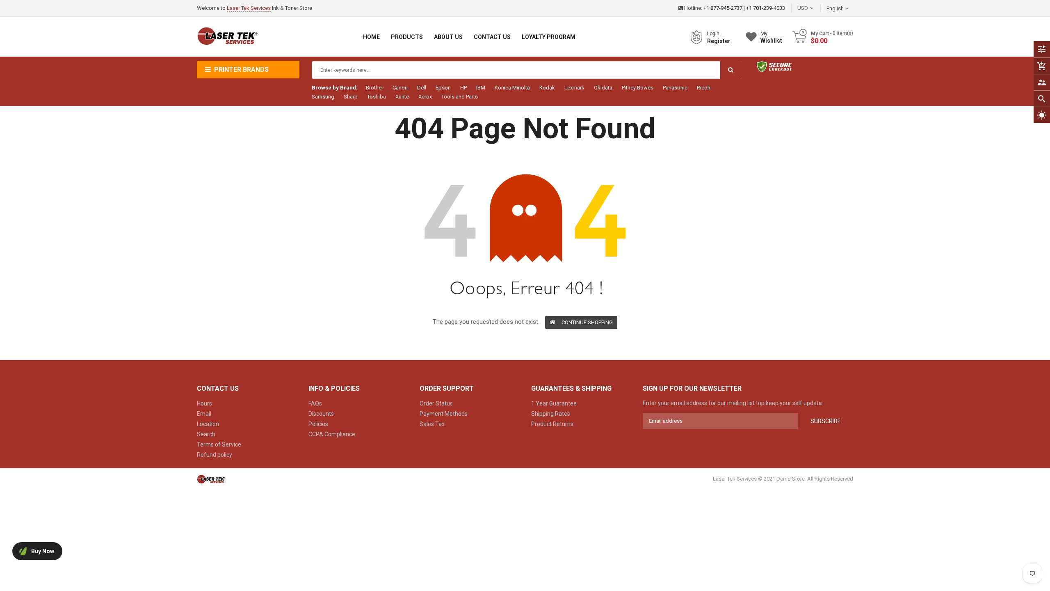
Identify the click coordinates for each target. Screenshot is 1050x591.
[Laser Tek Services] (211, 479)
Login (713, 34)
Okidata (603, 88)
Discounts (321, 413)
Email (204, 413)
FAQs (315, 403)
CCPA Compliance (331, 434)
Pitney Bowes (637, 88)
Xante (402, 97)
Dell (421, 88)
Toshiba (376, 97)
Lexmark (574, 88)
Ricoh (703, 88)
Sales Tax (432, 424)
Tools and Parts (459, 97)
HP (463, 88)
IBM (480, 88)
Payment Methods (444, 413)
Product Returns (552, 424)
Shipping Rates (550, 413)
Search (206, 434)
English (835, 8)
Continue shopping (587, 322)
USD (815, 8)
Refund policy (214, 454)
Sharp (351, 97)
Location (208, 424)
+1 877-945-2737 (722, 8)
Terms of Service (219, 444)
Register (718, 41)
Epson (443, 88)
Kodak (547, 88)
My (771, 37)
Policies (318, 424)
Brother (374, 88)
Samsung (323, 97)
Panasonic (675, 88)
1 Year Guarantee (554, 403)
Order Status (436, 403)
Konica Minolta (512, 88)
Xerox (425, 97)
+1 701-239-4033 (765, 8)
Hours (204, 403)
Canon (400, 88)
